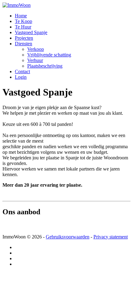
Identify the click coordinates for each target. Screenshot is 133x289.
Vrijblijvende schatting (49, 54)
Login (21, 77)
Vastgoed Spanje (31, 32)
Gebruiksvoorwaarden (67, 236)
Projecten (24, 38)
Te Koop (23, 21)
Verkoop (35, 49)
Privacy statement (110, 236)
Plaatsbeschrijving (44, 66)
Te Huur (23, 26)
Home (21, 15)
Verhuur (35, 60)
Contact (22, 71)
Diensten (23, 43)
